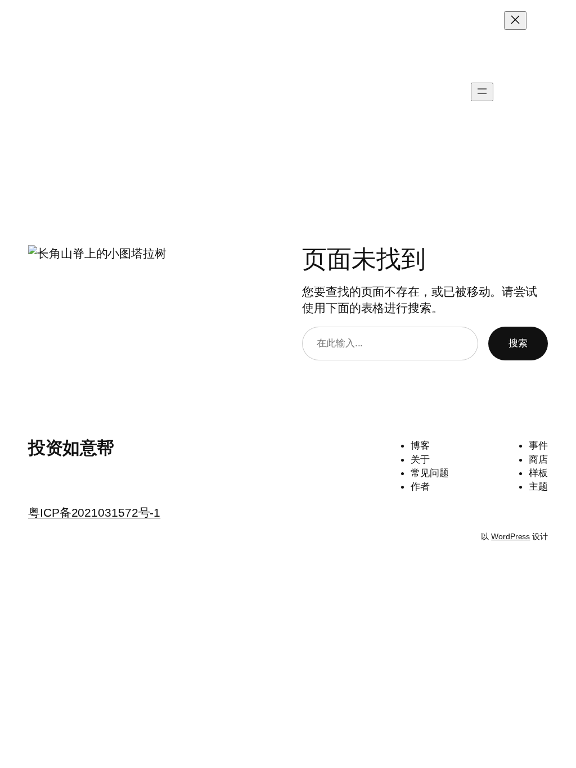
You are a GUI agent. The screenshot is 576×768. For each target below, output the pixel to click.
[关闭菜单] (515, 20)
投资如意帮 (34, 91)
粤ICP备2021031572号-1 (94, 512)
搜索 (518, 343)
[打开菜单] (482, 92)
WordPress (510, 536)
